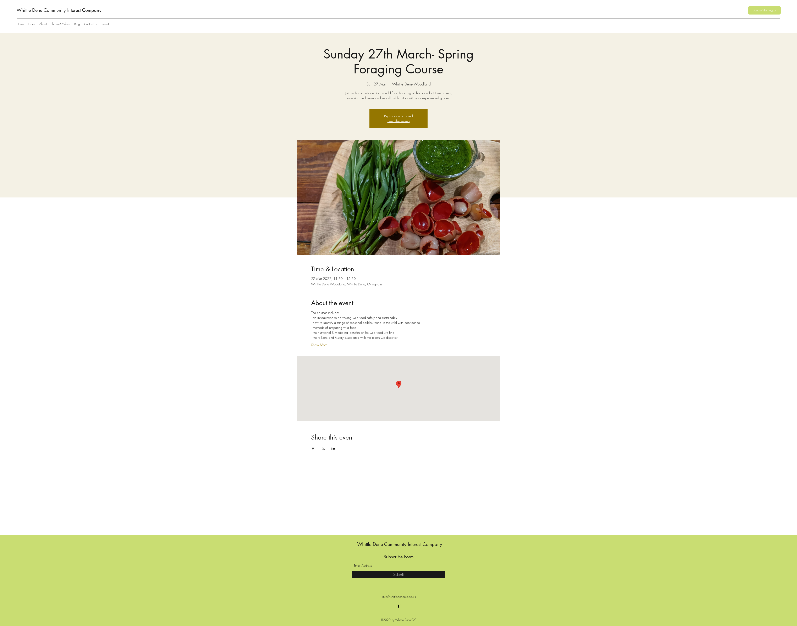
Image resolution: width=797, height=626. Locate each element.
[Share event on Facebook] (313, 448)
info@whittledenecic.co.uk (399, 597)
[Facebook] (398, 606)
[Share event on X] (323, 448)
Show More (319, 344)
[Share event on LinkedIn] (333, 448)
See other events (398, 121)
